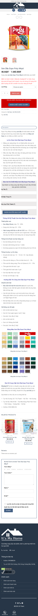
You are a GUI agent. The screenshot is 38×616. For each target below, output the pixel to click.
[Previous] (4, 37)
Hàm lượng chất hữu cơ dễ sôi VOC (14, 230)
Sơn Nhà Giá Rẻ (21, 14)
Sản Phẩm (13, 14)
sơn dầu (19, 131)
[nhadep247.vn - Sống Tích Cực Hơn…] (19, 6)
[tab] (19, 127)
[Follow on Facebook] (15, 603)
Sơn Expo (29, 14)
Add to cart (15, 93)
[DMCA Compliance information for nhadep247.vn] (8, 572)
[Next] (33, 37)
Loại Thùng (4, 86)
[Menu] (13, 10)
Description (5, 127)
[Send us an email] (18, 603)
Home (8, 14)
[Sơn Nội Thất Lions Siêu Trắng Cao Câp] (28, 426)
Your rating (7, 467)
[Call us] (20, 603)
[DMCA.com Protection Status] (6, 569)
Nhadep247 (4, 386)
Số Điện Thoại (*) (6, 197)
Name (6, 488)
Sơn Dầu (6, 114)
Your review (8, 473)
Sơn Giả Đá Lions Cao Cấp (10, 437)
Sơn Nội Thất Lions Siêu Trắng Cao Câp (28, 438)
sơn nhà (29, 390)
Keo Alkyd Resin (8, 224)
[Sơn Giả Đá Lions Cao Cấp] (9, 426)
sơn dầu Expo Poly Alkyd (15, 75)
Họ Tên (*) (4, 189)
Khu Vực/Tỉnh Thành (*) (8, 204)
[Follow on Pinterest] (22, 603)
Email (6, 496)
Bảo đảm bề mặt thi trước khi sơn (13, 285)
